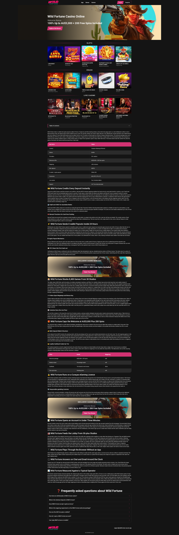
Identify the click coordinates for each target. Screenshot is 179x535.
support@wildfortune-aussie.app (122, 528)
